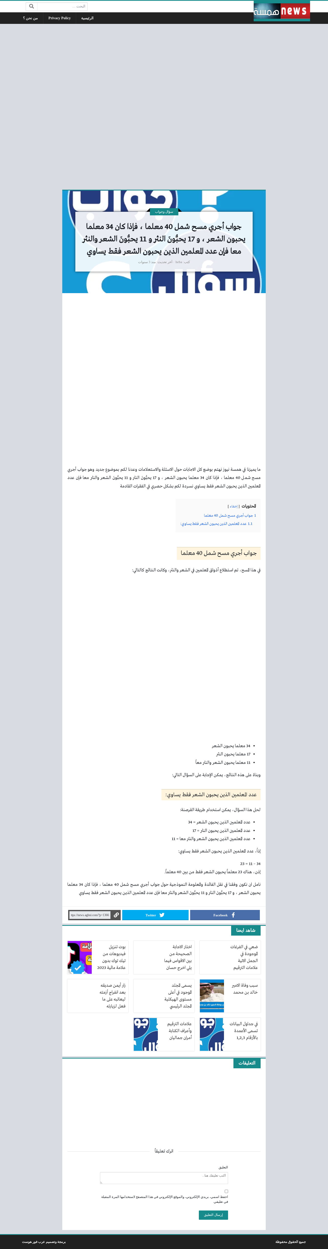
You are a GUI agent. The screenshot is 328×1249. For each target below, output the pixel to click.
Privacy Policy (59, 18)
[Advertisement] (164, 106)
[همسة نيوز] (282, 11)
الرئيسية (87, 18)
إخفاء (234, 506)
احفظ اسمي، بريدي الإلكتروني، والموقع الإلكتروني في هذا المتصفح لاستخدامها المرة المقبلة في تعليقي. (164, 1199)
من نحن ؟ (30, 18)
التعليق (223, 1167)
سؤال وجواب (164, 212)
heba (179, 262)
